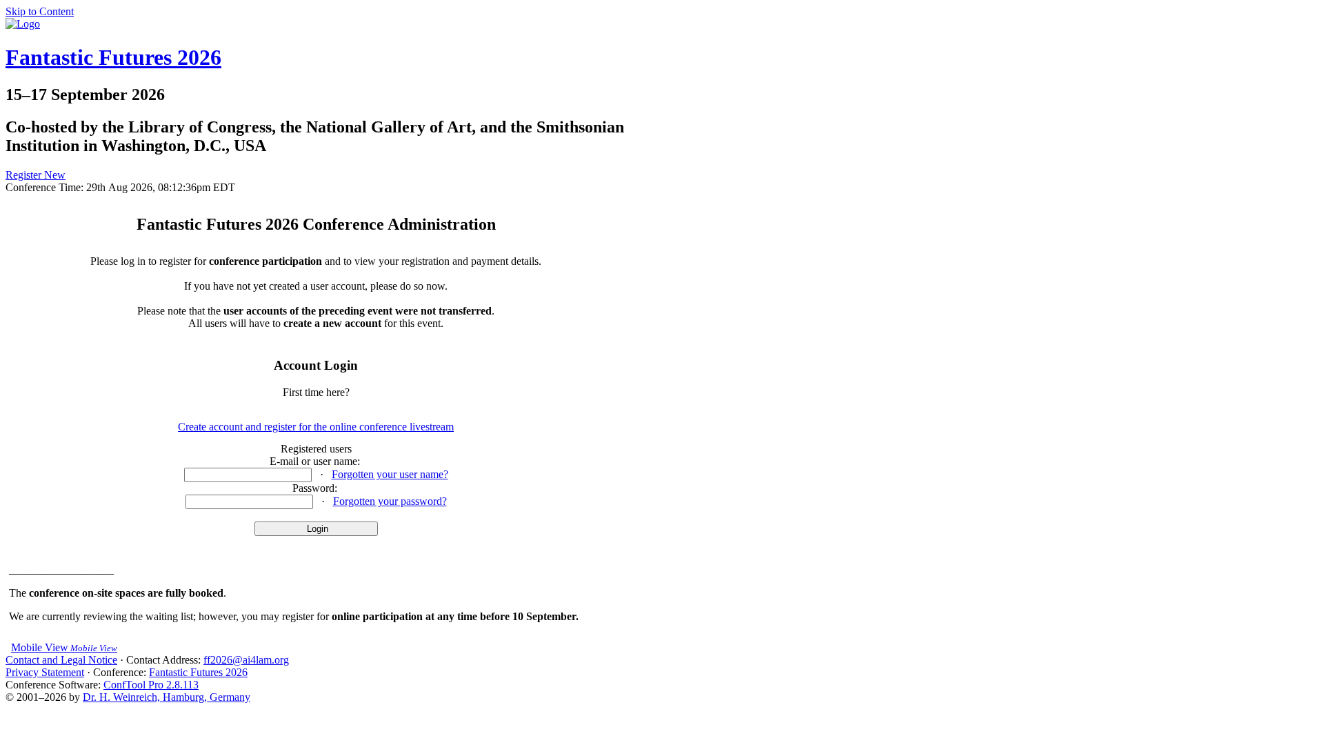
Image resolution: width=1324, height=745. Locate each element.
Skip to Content (40, 11)
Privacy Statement (45, 672)
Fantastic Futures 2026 (113, 57)
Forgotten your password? (390, 501)
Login (316, 529)
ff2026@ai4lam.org (246, 660)
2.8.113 (151, 685)
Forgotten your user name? (390, 474)
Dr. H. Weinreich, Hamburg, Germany (166, 697)
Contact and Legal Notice (61, 660)
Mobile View (64, 647)
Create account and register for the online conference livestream (316, 427)
